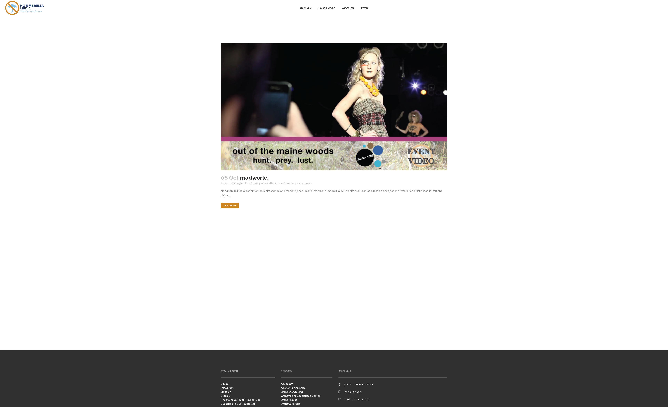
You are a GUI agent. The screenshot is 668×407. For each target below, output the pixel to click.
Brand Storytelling (292, 391)
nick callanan (269, 183)
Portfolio (251, 183)
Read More (230, 205)
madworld (254, 177)
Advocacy (287, 383)
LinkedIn (226, 391)
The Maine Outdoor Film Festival (240, 399)
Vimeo (225, 383)
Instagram (227, 387)
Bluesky (225, 395)
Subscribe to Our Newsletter (238, 403)
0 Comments (289, 183)
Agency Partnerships (293, 387)
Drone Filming (289, 399)
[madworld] (334, 106)
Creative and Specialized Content (301, 395)
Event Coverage (290, 403)
